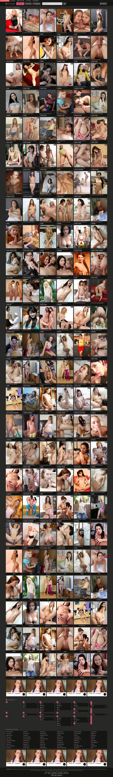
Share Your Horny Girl (62, 747)
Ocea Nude (13, 0)
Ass (97, 115)
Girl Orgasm (35, 0)
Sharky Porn (60, 740)
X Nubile (59, 735)
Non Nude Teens (61, 744)
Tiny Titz (76, 744)
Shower (59, 61)
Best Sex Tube (60, 737)
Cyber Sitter (66, 773)
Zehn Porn (26, 731)
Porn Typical (26, 742)
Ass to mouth (26, 493)
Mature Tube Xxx (61, 733)
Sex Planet (9, 747)
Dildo (76, 142)
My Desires (94, 735)
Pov (45, 115)
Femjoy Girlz (77, 742)
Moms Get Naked (78, 731)
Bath (59, 439)
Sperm (93, 169)
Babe (28, 250)
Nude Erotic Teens (44, 735)
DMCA (49, 773)
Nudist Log (77, 740)
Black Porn (94, 733)
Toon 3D (42, 740)
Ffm (8, 412)
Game (42, 331)
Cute (25, 61)
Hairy (42, 115)
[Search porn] (64, 3)
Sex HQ (93, 744)
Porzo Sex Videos (27, 737)
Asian (93, 115)
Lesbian (59, 412)
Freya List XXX (26, 733)
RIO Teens (43, 742)
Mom (76, 196)
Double (76, 250)
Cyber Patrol (54, 773)
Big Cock (77, 115)
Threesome (80, 169)
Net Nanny (60, 773)
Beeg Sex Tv (26, 744)
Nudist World (94, 745)
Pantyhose (63, 385)
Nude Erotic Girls (78, 738)
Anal (8, 61)
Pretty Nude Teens (44, 738)
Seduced (9, 331)
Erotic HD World (5, 0)
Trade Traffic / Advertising (56, 775)
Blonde (59, 115)
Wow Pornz (9, 744)
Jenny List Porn (20, 0)
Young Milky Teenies (78, 745)
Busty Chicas (60, 745)
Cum (42, 34)
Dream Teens (94, 731)
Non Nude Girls (44, 733)
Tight (93, 88)
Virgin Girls (77, 747)
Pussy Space (94, 740)
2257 (46, 773)
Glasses (81, 88)
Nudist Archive (60, 731)
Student (59, 88)
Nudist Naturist (44, 747)
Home (20, 3)
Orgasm (59, 250)
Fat (80, 115)
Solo (8, 169)
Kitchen (76, 358)
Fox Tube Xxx (60, 738)
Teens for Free (26, 740)
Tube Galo (26, 735)
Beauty (11, 61)
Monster (101, 250)
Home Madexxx (94, 742)
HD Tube (93, 738)
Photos (29, 3)
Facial (59, 34)
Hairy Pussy (43, 731)
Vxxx (92, 747)
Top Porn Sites (60, 742)
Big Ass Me (43, 745)
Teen (28, 61)
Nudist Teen (43, 744)
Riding (11, 250)
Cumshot (77, 88)
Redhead (30, 412)
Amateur (9, 196)
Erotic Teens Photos (11, 745)
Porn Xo (76, 735)
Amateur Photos (78, 733)
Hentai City (9, 742)
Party (64, 412)
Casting (25, 196)
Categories (37, 3)
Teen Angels (77, 737)
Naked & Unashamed (11, 740)
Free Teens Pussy (27, 738)
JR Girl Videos (26, 747)
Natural (25, 412)
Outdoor (94, 331)
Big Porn (42, 737)
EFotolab (93, 737)
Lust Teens (28, 0)
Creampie (63, 439)
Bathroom (9, 304)
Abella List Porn (27, 745)
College (25, 520)
